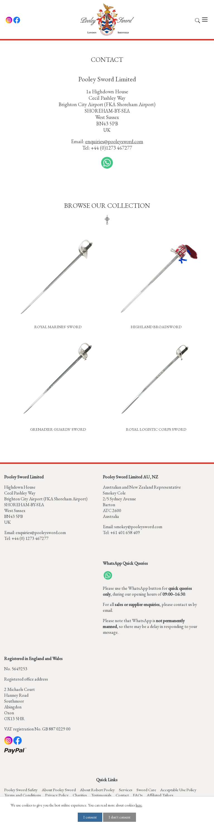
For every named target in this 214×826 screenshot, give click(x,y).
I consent (90, 817)
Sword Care (146, 789)
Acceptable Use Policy (178, 789)
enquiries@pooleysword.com (41, 532)
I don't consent (119, 817)
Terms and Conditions (22, 795)
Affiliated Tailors (160, 795)
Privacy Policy (57, 795)
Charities (80, 795)
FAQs (138, 795)
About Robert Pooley (97, 789)
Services (125, 789)
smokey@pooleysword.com (138, 527)
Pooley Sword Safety (21, 789)
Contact (122, 795)
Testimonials (101, 795)
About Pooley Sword (59, 789)
